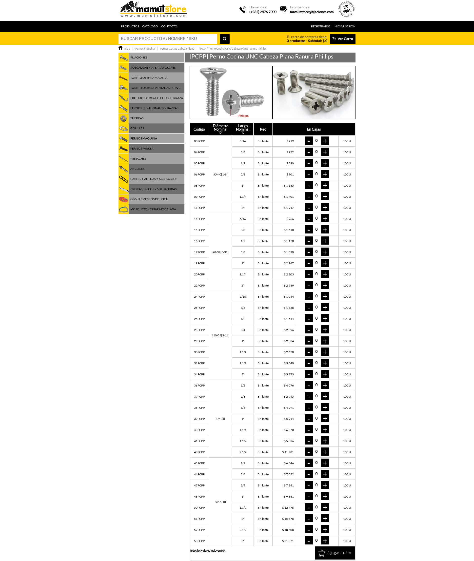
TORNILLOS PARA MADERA (148, 77)
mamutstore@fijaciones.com (312, 12)
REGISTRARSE (320, 26)
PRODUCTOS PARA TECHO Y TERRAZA (156, 98)
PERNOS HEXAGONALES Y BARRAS (154, 108)
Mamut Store (153, 10)
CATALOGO (150, 26)
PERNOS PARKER (142, 148)
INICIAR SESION (345, 26)
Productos (130, 26)
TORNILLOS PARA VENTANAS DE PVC (155, 88)
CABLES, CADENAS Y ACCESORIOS (153, 179)
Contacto (169, 26)
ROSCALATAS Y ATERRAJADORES (153, 67)
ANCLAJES (137, 169)
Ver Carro (345, 39)
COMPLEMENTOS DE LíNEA (149, 199)
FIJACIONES (138, 57)
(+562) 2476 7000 (262, 12)
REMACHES (138, 158)
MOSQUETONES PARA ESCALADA (153, 209)
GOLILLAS (137, 128)
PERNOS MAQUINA (143, 138)
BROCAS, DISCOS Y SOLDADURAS (153, 189)
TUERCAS (136, 118)
